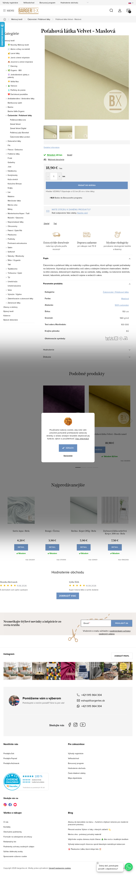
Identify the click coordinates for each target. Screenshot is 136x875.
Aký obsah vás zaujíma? (86, 434)
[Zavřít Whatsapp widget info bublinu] (97, 863)
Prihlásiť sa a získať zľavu (93, 461)
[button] (129, 867)
